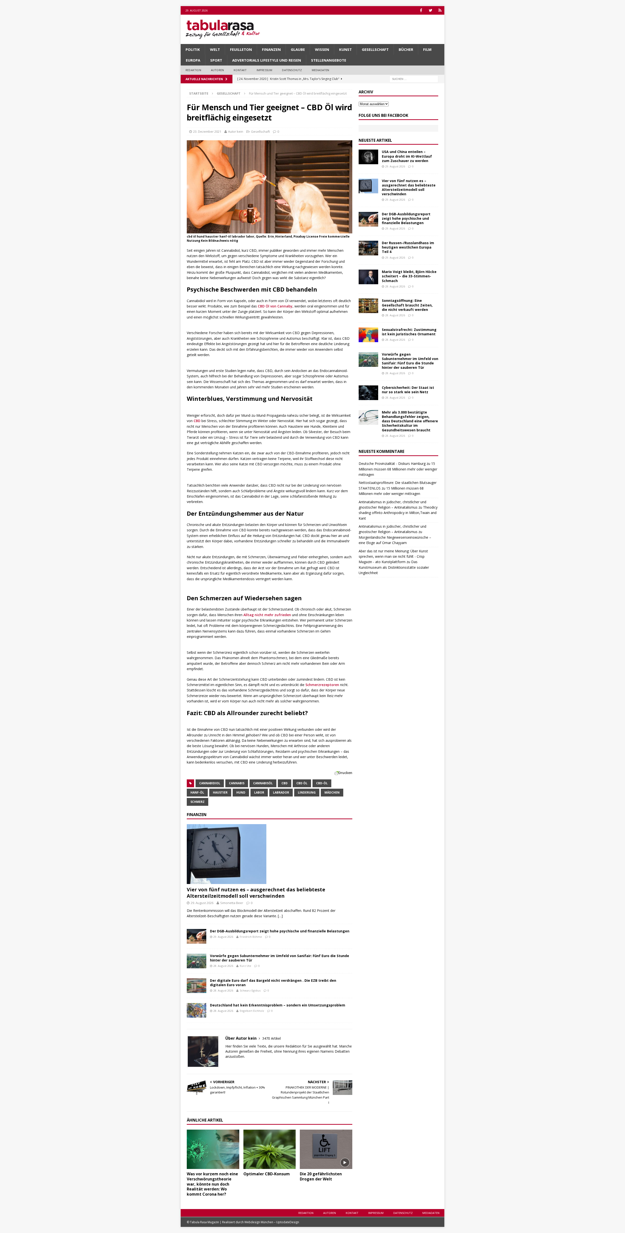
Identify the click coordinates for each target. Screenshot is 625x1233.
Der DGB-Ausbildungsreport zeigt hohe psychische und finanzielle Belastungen (279, 931)
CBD (196, 420)
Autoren (217, 70)
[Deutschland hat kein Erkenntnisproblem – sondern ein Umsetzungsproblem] (196, 1010)
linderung (307, 792)
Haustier (220, 792)
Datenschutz (292, 70)
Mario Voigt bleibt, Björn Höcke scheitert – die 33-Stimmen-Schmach (409, 276)
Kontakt (240, 70)
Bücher (406, 49)
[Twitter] (430, 10)
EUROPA (193, 60)
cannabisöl (263, 783)
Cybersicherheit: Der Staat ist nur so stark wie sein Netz (408, 389)
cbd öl (301, 783)
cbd (284, 783)
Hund (240, 792)
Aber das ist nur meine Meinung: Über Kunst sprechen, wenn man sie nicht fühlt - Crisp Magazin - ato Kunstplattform (393, 556)
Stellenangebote (328, 60)
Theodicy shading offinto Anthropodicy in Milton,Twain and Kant (398, 513)
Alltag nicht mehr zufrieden (267, 614)
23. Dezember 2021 (207, 131)
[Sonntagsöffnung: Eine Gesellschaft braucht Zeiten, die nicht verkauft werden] (368, 305)
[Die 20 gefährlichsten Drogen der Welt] (326, 1149)
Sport (216, 60)
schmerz (197, 802)
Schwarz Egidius (250, 990)
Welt (215, 49)
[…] (280, 916)
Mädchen (332, 792)
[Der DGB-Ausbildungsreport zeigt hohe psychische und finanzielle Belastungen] (196, 936)
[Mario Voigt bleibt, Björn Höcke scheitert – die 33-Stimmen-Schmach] (368, 277)
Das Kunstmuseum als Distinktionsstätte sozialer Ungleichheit (394, 567)
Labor (259, 792)
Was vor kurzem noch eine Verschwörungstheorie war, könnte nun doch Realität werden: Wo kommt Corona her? (212, 1184)
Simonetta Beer (231, 903)
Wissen (322, 49)
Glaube (298, 49)
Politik (193, 49)
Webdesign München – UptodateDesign (271, 1222)
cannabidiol (209, 783)
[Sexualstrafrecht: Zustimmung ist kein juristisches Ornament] (368, 334)
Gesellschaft (375, 49)
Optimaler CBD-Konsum (266, 1174)
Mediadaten (320, 70)
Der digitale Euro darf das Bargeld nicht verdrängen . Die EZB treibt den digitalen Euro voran (273, 982)
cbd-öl (322, 783)
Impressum (264, 70)
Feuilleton (241, 49)
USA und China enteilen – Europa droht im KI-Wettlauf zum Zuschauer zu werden (407, 156)
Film (427, 49)
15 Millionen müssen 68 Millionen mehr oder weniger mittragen (398, 469)
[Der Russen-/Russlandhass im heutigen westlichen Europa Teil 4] (368, 248)
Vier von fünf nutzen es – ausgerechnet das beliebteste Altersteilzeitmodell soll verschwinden (256, 892)
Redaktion (193, 70)
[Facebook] (421, 10)
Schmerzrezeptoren (322, 684)
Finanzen (271, 49)
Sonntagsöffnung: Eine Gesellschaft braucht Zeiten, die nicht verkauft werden (407, 305)
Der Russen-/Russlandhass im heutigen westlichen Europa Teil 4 (408, 247)
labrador (281, 792)
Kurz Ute (245, 966)
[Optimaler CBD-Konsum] (269, 1149)
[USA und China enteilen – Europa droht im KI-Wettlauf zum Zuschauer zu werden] (368, 157)
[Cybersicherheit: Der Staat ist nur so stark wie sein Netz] (368, 392)
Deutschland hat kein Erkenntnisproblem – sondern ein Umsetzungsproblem (277, 1005)
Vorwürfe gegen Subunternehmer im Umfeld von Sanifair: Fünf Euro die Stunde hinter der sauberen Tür (279, 957)
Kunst (345, 49)
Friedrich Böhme (251, 936)
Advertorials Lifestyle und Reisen (266, 60)
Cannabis (236, 783)
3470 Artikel (271, 1038)
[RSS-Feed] (440, 10)
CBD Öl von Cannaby (275, 306)
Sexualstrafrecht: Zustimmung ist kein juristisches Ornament (409, 331)
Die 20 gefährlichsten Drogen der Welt (321, 1176)
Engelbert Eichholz (252, 1011)
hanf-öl (197, 792)
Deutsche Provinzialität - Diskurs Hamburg (392, 463)
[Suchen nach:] (413, 78)
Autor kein (235, 131)
